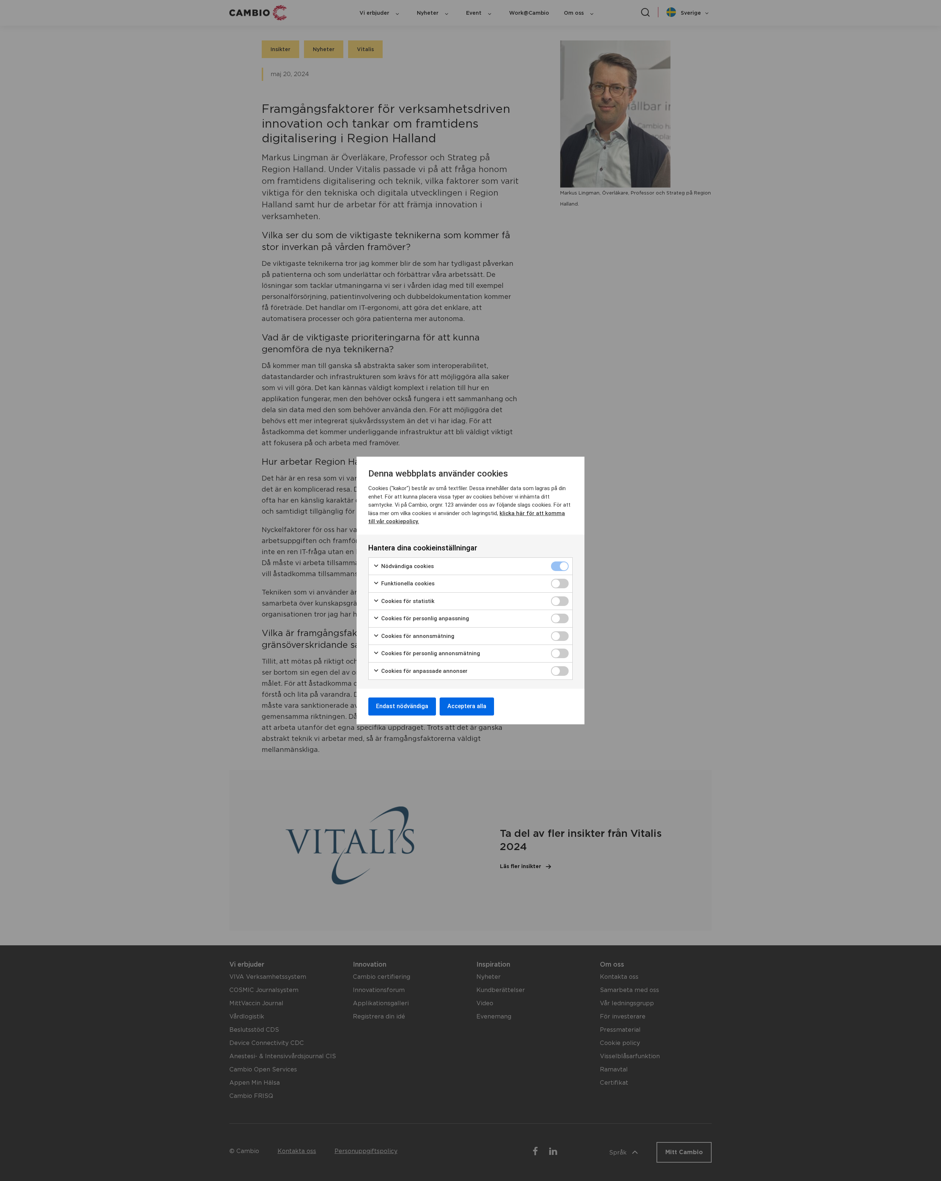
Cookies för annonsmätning (417, 636)
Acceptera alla (466, 706)
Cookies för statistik (407, 601)
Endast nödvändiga (402, 706)
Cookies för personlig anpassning (424, 618)
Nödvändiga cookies (407, 566)
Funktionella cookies (407, 583)
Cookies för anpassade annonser (424, 671)
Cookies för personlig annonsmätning (430, 653)
